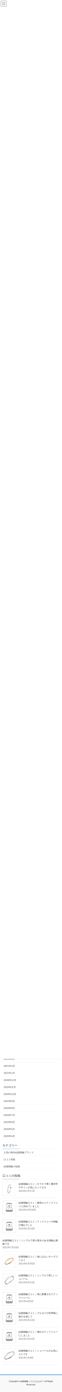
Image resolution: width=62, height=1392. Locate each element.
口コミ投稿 (9, 1159)
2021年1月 (9, 1073)
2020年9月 (9, 1101)
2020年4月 (9, 1136)
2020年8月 (9, 1108)
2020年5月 (9, 1129)
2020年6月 (9, 1122)
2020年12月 (10, 1080)
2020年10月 (10, 1094)
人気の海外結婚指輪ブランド (19, 1152)
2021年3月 (9, 1066)
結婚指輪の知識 (12, 1166)
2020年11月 (10, 1087)
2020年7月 (9, 1115)
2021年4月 (9, 1059)
